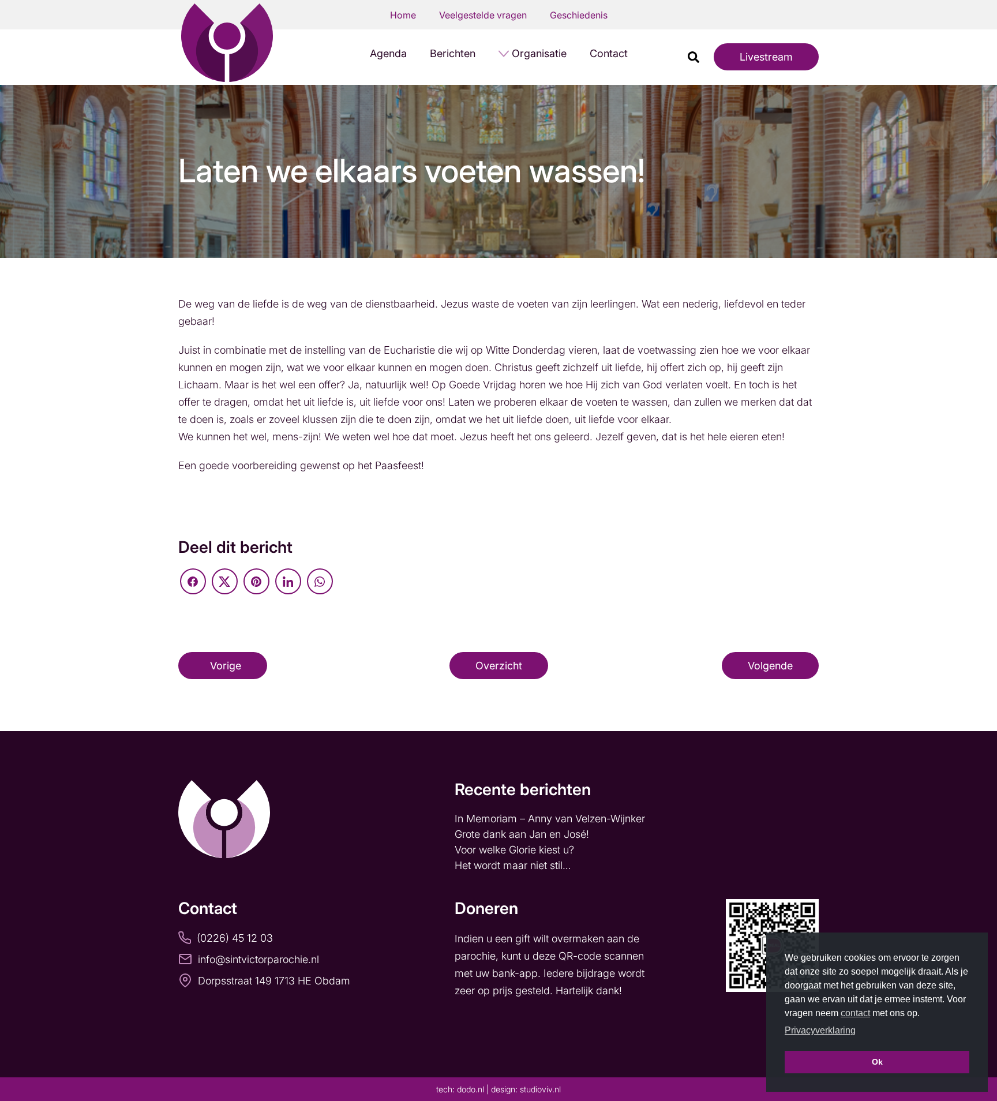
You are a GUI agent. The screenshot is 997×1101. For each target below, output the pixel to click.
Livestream (766, 57)
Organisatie (539, 53)
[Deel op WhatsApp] (320, 581)
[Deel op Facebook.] (193, 581)
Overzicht (498, 666)
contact (855, 1013)
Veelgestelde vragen (483, 15)
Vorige (225, 666)
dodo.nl (470, 1089)
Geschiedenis (579, 15)
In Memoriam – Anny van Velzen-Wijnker (551, 818)
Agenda (388, 53)
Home (403, 15)
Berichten (452, 53)
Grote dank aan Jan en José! (523, 834)
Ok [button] (877, 1061)
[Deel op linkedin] (288, 581)
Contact (609, 53)
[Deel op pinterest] (256, 581)
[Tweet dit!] (225, 581)
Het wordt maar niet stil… (514, 865)
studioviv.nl (540, 1089)
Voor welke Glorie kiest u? (514, 850)
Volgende (770, 666)
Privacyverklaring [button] (820, 1030)
